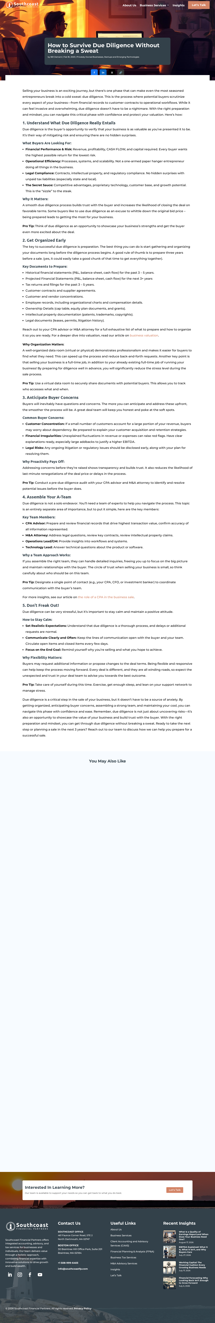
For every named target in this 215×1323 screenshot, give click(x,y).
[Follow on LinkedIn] (9, 1274)
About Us (129, 5)
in (103, 72)
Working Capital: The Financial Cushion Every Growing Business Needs (77, 1140)
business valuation (144, 335)
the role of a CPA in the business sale (106, 597)
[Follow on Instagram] (19, 1274)
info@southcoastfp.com (73, 1268)
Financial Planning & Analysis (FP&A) (132, 1251)
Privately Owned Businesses (90, 57)
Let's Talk (175, 1189)
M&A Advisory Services (123, 1263)
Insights (179, 5)
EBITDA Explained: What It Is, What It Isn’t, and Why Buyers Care (73, 1013)
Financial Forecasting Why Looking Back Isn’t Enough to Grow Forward (193, 1280)
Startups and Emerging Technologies (121, 57)
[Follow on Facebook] (29, 1274)
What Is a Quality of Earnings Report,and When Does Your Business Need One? (83, 886)
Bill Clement (56, 57)
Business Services (153, 5)
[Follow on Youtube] (40, 1274)
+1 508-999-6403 (68, 1262)
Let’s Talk (199, 5)
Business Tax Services (123, 1257)
